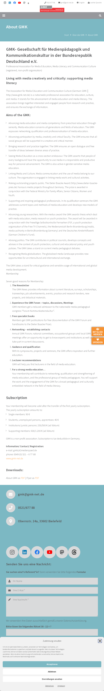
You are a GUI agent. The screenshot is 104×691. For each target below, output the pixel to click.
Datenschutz (49, 686)
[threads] (28, 3)
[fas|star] (74, 552)
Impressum (61, 686)
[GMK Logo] (52, 8)
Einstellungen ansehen (52, 679)
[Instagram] (4, 2)
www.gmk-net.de (14, 458)
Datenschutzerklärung (75, 620)
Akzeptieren (52, 664)
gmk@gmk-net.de (31, 494)
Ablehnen (52, 671)
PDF (23, 478)
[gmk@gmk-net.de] (12, 494)
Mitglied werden (98, 333)
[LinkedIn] (9, 2)
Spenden (98, 342)
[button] (100, 641)
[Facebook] (14, 2)
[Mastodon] (24, 2)
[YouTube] (19, 2)
